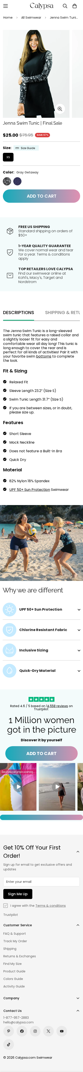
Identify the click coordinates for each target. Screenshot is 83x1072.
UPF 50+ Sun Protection (29, 489)
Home (8, 17)
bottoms (43, 356)
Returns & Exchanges (19, 956)
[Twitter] (48, 1031)
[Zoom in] (60, 109)
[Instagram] (35, 1031)
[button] (74, 6)
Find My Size (12, 964)
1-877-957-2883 (16, 1017)
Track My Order (15, 941)
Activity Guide (14, 986)
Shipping (9, 948)
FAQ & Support (14, 933)
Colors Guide (13, 979)
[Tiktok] (8, 1044)
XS (8, 157)
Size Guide (28, 148)
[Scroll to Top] (75, 1048)
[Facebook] (22, 1031)
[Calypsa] (41, 6)
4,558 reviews (57, 706)
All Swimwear (31, 17)
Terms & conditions (50, 905)
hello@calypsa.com (18, 1022)
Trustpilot (10, 915)
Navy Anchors (17, 181)
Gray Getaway (7, 181)
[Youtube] (61, 1031)
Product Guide (14, 971)
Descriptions (18, 312)
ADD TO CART (41, 753)
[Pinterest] (8, 1031)
